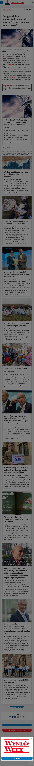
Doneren (18, 758)
